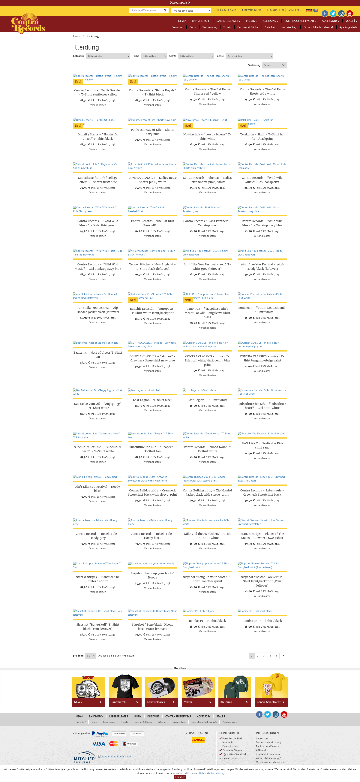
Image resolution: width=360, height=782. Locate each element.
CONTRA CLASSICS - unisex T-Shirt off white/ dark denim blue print (207, 361)
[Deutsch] (309, 10)
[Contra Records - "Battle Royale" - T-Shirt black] (152, 78)
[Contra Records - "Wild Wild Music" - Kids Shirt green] (97, 209)
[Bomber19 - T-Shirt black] (207, 611)
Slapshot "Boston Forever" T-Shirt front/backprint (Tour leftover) (262, 581)
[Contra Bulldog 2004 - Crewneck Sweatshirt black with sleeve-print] (152, 479)
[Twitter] (333, 13)
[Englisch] (315, 10)
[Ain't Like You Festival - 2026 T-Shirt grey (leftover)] (207, 253)
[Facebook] (325, 13)
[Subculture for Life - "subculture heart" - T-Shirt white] (97, 435)
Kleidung (270, 21)
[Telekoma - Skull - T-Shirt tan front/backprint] (262, 122)
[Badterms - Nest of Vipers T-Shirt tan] (97, 343)
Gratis (193, 27)
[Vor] (283, 656)
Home (77, 36)
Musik (250, 21)
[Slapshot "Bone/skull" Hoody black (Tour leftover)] (152, 613)
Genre (220, 56)
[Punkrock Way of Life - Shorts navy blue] (152, 120)
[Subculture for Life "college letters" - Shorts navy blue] (97, 166)
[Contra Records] (28, 23)
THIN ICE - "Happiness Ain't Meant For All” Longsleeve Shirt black (207, 313)
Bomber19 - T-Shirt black (207, 621)
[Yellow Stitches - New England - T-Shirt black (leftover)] (152, 253)
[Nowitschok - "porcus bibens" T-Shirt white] (207, 122)
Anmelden (294, 10)
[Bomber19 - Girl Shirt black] (262, 611)
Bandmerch (200, 21)
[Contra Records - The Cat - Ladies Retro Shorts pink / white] (207, 166)
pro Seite (78, 655)
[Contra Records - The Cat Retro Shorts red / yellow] (207, 78)
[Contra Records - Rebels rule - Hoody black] (152, 522)
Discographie (179, 2)
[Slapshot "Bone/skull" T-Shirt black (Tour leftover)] (97, 613)
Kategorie (78, 56)
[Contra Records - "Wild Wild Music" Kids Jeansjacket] (262, 166)
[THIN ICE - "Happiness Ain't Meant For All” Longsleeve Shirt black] (207, 296)
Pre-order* (178, 27)
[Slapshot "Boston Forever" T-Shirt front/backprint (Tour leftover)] (262, 565)
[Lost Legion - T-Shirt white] (207, 390)
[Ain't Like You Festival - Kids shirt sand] (262, 434)
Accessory (330, 21)
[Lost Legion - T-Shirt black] (152, 390)
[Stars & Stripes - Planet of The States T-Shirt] (97, 565)
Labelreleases (227, 21)
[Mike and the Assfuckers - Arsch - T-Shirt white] (207, 522)
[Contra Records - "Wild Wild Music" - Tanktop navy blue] (262, 209)
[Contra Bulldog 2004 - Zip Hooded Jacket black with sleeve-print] (207, 479)
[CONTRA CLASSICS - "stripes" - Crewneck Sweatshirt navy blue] (152, 345)
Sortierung (254, 65)
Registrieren (275, 10)
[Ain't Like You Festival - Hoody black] (97, 477)
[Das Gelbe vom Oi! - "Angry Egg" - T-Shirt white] (97, 392)
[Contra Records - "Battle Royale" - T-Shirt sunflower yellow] (97, 78)
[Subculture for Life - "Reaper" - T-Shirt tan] (152, 435)
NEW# (182, 21)
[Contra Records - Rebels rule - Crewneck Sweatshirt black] (262, 479)
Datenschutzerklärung (268, 742)
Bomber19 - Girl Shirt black (262, 621)
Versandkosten (97, 105)
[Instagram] (341, 13)
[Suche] (165, 10)
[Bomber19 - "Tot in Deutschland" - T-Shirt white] (262, 296)
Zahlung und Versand (268, 746)
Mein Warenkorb (251, 10)
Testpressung (209, 27)
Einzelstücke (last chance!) (319, 27)
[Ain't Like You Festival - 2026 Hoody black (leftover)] (262, 253)
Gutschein (270, 27)
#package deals (348, 27)
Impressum (262, 738)
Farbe (136, 56)
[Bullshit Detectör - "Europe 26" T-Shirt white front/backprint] (152, 296)
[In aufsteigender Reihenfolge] (283, 65)
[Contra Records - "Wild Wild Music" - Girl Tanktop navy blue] (97, 253)
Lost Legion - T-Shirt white (207, 400)
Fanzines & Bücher (248, 27)
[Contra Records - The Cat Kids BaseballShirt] (152, 209)
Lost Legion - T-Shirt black (152, 400)
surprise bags (290, 27)
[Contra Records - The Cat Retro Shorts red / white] (262, 78)
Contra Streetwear (299, 21)
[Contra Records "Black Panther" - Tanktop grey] (207, 209)
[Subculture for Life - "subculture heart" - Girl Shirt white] (262, 392)
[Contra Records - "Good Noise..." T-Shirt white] (207, 435)
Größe (172, 56)
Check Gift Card (225, 10)
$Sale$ (350, 21)
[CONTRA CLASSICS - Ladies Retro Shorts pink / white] (152, 166)
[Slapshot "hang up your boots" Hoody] (152, 564)
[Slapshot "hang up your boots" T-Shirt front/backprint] (207, 565)
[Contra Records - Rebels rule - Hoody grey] (97, 522)
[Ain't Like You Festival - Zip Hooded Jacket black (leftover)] (97, 296)
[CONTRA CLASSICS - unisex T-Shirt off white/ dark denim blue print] (207, 345)
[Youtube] (349, 13)
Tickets (227, 27)
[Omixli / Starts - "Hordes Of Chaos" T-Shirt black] (97, 122)
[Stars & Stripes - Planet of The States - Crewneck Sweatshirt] (262, 522)
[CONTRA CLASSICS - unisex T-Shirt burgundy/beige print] (262, 345)
